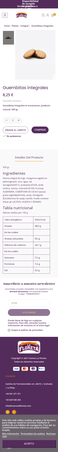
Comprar (40, 129)
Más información (11, 433)
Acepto (29, 443)
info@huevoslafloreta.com (18, 405)
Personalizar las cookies (33, 433)
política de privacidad (32, 330)
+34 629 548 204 (13, 399)
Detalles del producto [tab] (29, 157)
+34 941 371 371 (13, 393)
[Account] (47, 15)
